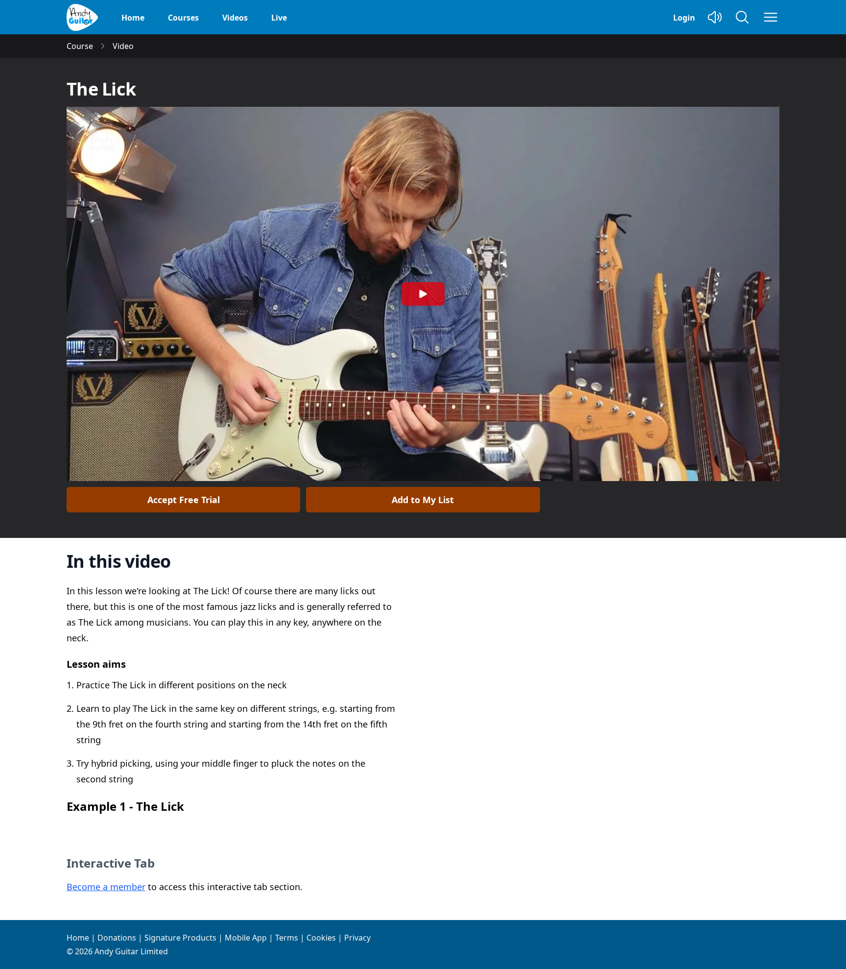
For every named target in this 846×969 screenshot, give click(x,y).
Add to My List (423, 500)
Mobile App (246, 937)
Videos (235, 17)
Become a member (106, 887)
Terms (286, 937)
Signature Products (180, 937)
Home (132, 17)
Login (684, 17)
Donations (116, 937)
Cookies (321, 937)
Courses (183, 17)
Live (279, 17)
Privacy (357, 937)
